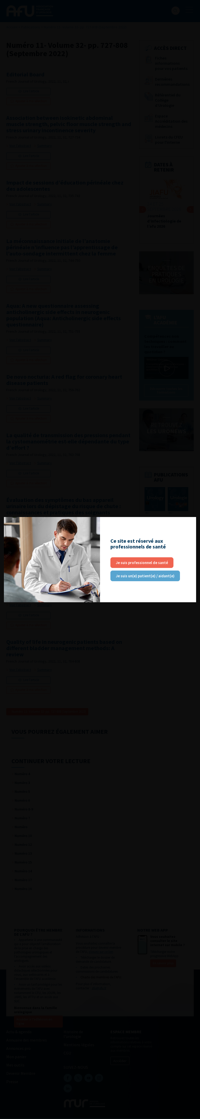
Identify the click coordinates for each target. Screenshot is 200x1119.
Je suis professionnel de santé (142, 562)
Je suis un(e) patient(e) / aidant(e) (145, 575)
